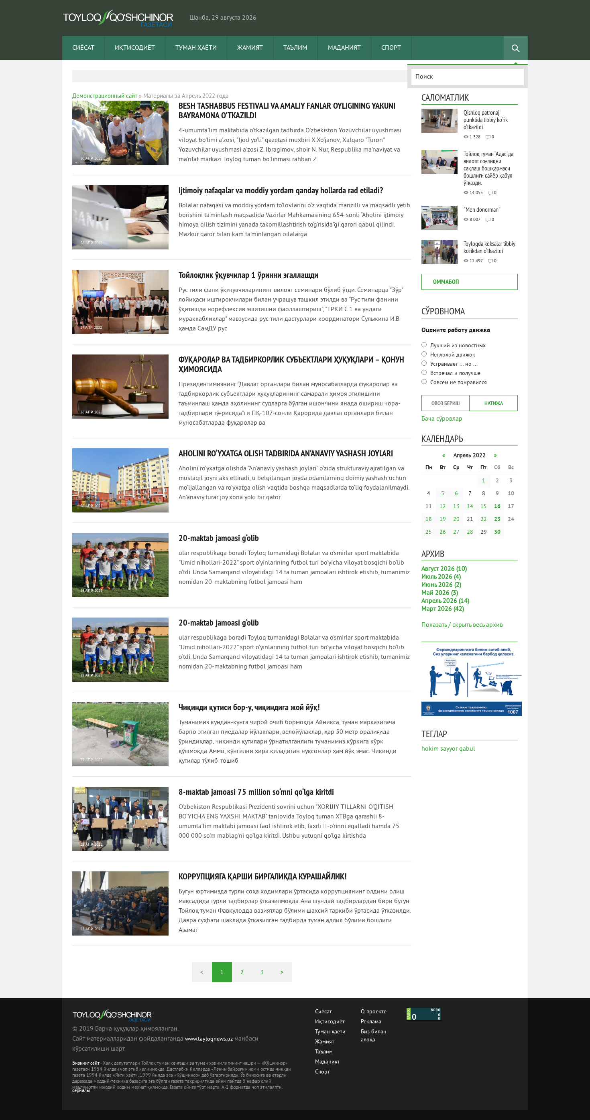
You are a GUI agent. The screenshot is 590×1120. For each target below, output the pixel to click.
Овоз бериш (445, 404)
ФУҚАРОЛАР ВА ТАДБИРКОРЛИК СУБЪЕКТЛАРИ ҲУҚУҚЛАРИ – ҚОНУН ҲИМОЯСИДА (291, 364)
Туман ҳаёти (196, 48)
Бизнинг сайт (86, 1064)
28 (470, 532)
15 (483, 506)
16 (497, 506)
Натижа (493, 404)
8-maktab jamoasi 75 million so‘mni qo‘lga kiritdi (256, 791)
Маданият (344, 48)
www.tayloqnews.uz (209, 1039)
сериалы (81, 1091)
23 (497, 519)
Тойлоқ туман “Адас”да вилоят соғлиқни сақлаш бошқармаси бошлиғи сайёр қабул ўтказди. (488, 168)
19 (442, 519)
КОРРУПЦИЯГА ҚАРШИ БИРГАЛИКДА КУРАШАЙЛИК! (263, 876)
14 (470, 506)
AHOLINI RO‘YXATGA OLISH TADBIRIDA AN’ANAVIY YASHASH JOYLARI (286, 453)
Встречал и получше (454, 373)
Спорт (391, 48)
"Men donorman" (482, 209)
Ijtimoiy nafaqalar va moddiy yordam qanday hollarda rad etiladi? (281, 190)
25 (428, 532)
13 (456, 506)
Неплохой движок (452, 355)
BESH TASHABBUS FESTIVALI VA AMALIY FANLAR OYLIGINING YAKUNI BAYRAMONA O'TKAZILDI (287, 110)
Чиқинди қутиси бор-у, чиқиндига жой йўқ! (249, 707)
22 (483, 519)
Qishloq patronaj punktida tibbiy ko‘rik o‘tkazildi (486, 119)
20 (456, 519)
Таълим (295, 48)
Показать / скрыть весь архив (462, 625)
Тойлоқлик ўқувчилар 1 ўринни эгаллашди (248, 274)
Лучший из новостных (457, 345)
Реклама (371, 1022)
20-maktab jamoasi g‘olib (219, 537)
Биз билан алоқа (374, 1032)
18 (428, 519)
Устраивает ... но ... (453, 364)
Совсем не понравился (458, 382)
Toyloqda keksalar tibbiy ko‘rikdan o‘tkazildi (489, 247)
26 (442, 532)
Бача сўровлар (441, 418)
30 (497, 532)
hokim (430, 749)
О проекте (374, 1012)
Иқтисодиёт (135, 48)
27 (456, 532)
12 (442, 506)
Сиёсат (83, 48)
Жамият (250, 48)
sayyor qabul (457, 749)
